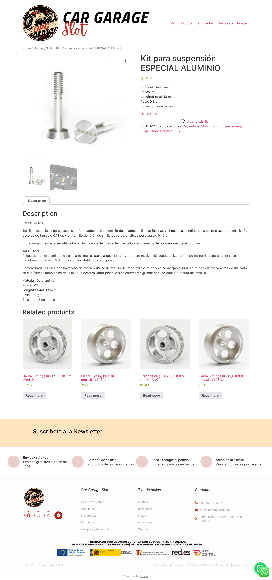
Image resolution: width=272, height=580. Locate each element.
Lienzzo (144, 576)
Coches (143, 502)
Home (27, 48)
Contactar (205, 23)
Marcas (38, 48)
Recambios (191, 126)
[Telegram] (58, 515)
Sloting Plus (54, 48)
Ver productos (181, 23)
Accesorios (145, 522)
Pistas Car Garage (233, 23)
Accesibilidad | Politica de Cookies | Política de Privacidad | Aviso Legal (201, 565)
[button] (124, 60)
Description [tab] (37, 201)
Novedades (88, 515)
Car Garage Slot (94, 490)
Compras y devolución (95, 529)
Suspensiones (231, 126)
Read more (34, 395)
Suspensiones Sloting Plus (160, 131)
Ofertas (143, 529)
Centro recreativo (92, 502)
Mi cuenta (87, 522)
